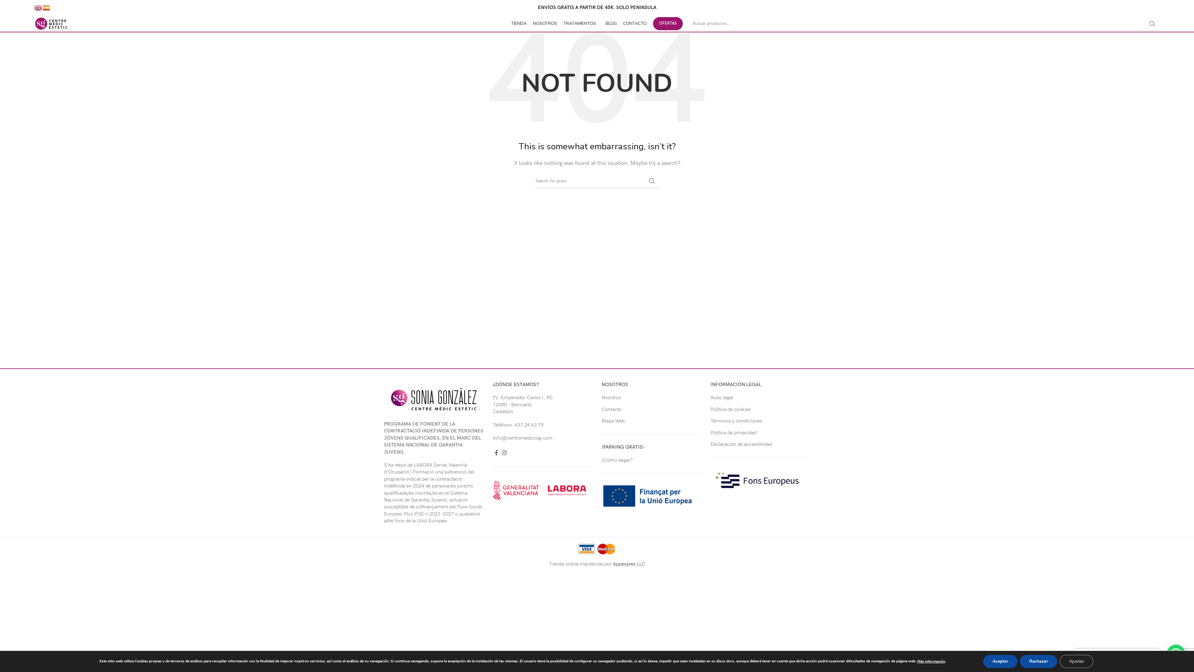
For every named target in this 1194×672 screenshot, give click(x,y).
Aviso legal (721, 398)
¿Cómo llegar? (617, 460)
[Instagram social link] (504, 452)
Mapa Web (613, 421)
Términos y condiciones (736, 421)
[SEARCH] (1152, 23)
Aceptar (1000, 661)
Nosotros (611, 398)
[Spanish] (47, 8)
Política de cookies (730, 410)
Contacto (612, 410)
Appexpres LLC (629, 564)
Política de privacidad (733, 433)
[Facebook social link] (496, 452)
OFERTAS (668, 23)
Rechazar (1038, 661)
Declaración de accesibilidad (741, 444)
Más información (931, 661)
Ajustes (1076, 661)
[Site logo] (51, 23)
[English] (39, 8)
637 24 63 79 (529, 425)
